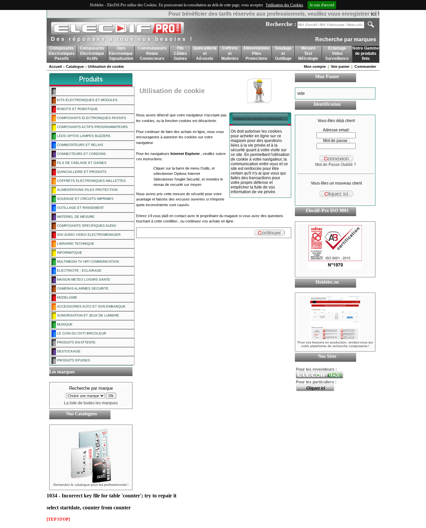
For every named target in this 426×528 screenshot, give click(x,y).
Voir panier (340, 66)
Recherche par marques (345, 39)
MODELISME (66, 297)
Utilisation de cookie (106, 66)
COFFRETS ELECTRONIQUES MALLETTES (91, 181)
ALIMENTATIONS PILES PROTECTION (86, 190)
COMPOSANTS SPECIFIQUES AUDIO (86, 225)
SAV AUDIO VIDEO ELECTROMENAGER (88, 234)
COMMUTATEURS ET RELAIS (79, 145)
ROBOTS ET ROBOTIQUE (77, 109)
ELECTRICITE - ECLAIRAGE (79, 270)
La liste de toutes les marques (91, 403)
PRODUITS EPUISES (73, 360)
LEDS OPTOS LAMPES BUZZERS (83, 136)
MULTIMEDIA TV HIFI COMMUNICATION (87, 261)
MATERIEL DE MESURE (75, 216)
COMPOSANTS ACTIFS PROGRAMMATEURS (92, 127)
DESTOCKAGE (68, 351)
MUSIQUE (64, 324)
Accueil (55, 66)
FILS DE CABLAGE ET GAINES (81, 163)
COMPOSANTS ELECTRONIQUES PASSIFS (91, 118)
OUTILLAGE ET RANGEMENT (80, 207)
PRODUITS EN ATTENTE (76, 342)
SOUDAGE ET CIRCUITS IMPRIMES (84, 198)
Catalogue (75, 66)
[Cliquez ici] (315, 389)
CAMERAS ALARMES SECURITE (82, 288)
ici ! (375, 14)
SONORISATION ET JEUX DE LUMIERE (87, 315)
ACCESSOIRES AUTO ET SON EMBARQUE (90, 306)
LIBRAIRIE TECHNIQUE (75, 243)
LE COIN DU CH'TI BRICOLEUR (81, 333)
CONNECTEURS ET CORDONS (81, 154)
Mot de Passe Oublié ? (335, 164)
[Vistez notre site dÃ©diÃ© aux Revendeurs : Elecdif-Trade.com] (319, 377)
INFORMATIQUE (69, 252)
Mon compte (315, 66)
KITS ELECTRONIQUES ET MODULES (86, 100)
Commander (365, 66)
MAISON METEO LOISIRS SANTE (83, 279)
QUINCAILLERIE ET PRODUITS (81, 172)
